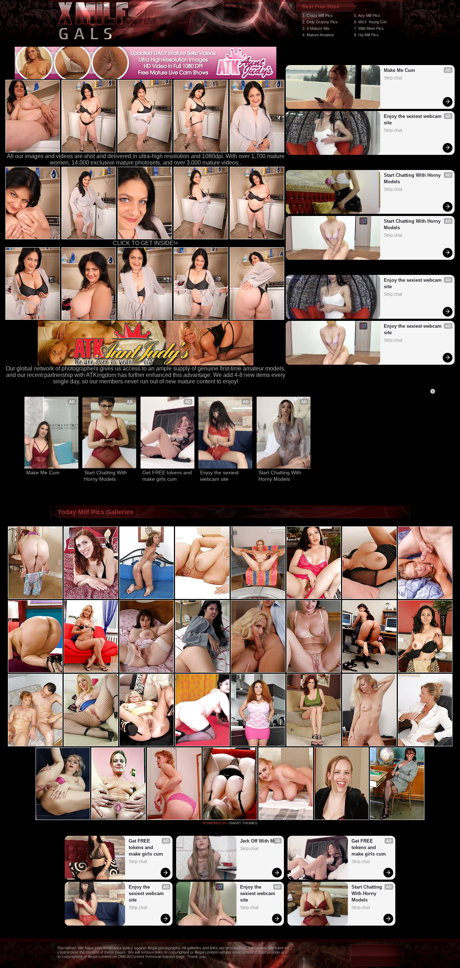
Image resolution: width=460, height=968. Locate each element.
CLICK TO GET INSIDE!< (145, 243)
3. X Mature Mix (316, 28)
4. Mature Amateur (318, 35)
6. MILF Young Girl (370, 22)
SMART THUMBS (243, 823)
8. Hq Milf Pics (366, 35)
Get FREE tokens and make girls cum (167, 476)
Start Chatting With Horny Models (413, 178)
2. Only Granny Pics (320, 22)
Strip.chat (393, 77)
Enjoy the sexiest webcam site (413, 119)
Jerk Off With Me (258, 841)
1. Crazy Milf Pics (317, 15)
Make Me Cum (399, 70)
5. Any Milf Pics (367, 15)
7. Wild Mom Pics (369, 28)
